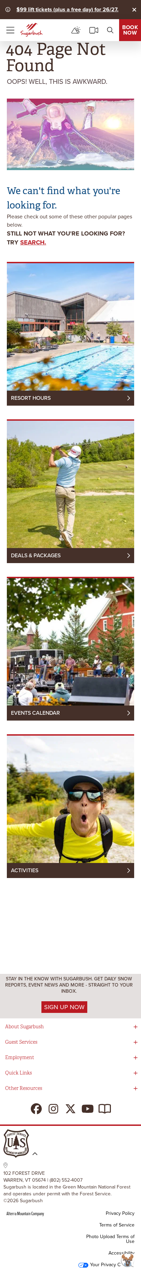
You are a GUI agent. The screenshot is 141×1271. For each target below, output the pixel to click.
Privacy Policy (120, 1213)
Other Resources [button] (23, 1088)
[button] (129, 1261)
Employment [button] (19, 1057)
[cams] (93, 30)
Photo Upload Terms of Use (110, 1239)
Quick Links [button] (18, 1073)
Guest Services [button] (21, 1042)
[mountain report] (76, 30)
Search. (33, 242)
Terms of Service (116, 1225)
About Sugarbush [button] (24, 1027)
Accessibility (121, 1253)
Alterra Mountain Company (25, 1213)
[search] (110, 30)
